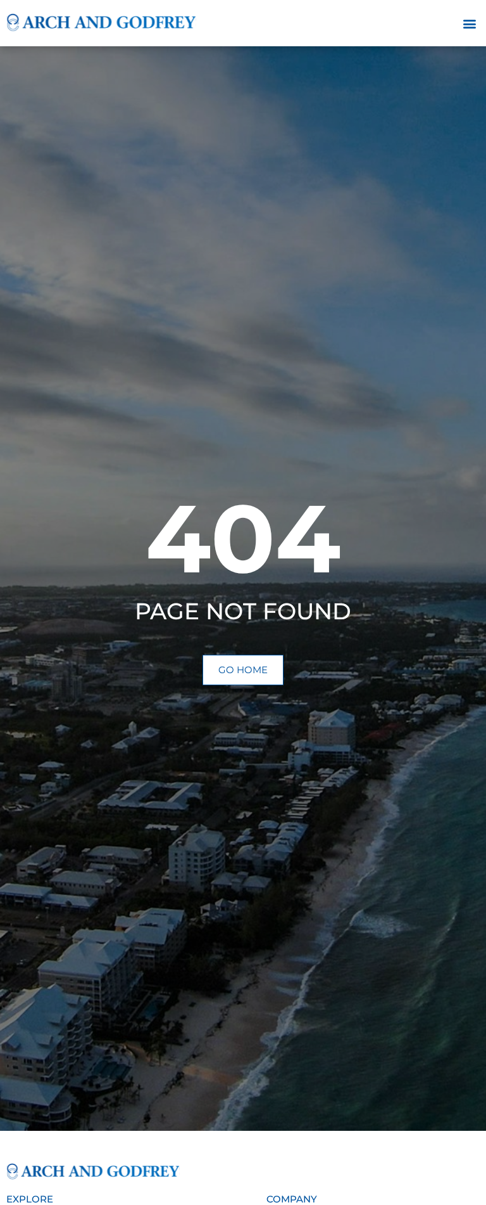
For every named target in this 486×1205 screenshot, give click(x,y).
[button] (469, 23)
